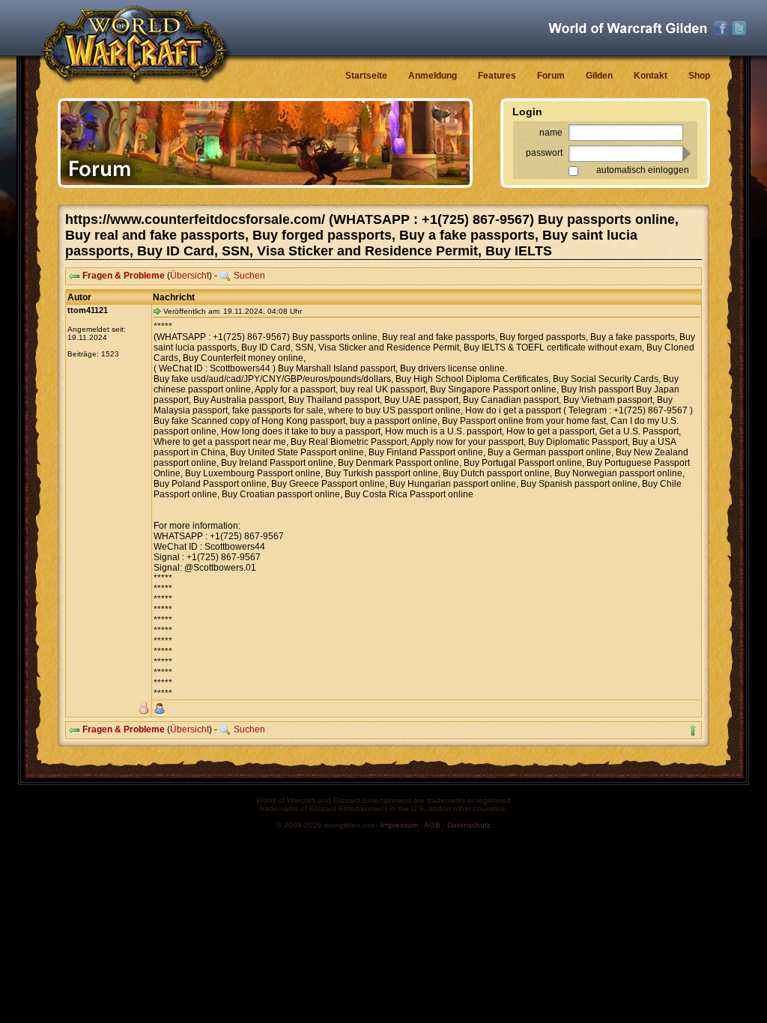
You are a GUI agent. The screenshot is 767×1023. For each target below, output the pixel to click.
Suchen (249, 275)
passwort (544, 153)
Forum (551, 75)
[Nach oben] (693, 730)
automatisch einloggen (642, 170)
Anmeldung (432, 75)
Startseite (366, 75)
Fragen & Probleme (123, 275)
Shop (699, 75)
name (551, 132)
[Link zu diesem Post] (157, 311)
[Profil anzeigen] (160, 708)
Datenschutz (469, 825)
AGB (432, 825)
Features (497, 75)
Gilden (599, 75)
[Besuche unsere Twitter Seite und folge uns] (739, 28)
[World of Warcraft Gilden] (627, 28)
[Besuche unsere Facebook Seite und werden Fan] (720, 28)
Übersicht (189, 275)
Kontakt (650, 75)
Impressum (399, 825)
